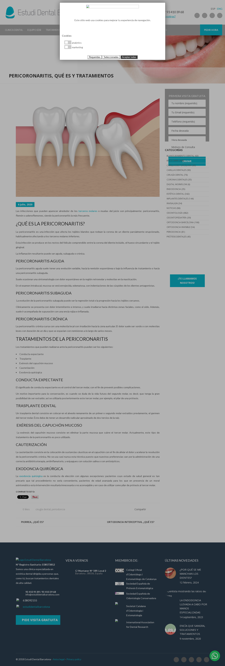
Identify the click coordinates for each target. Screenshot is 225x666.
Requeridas (94, 57)
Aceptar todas (129, 57)
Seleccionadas (111, 57)
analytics (76, 42)
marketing (77, 47)
